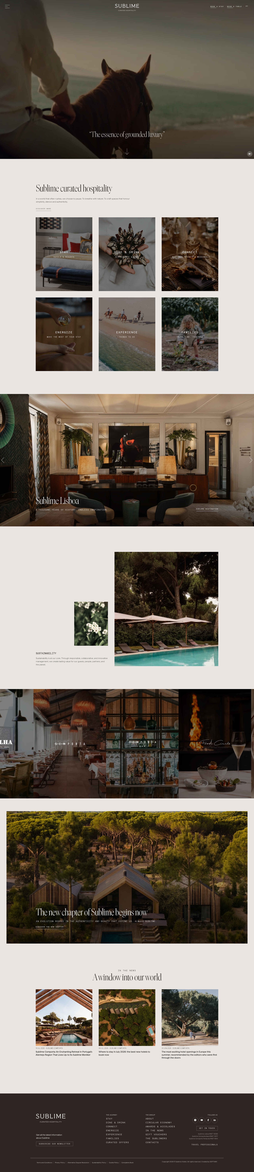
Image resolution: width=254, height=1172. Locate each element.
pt (247, 6)
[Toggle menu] (8, 7)
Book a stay (217, 6)
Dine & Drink (116, 1122)
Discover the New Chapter (50, 927)
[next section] (127, 153)
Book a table (234, 6)
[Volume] (249, 154)
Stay (109, 1118)
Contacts (152, 1142)
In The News (155, 1130)
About (150, 1118)
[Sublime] (127, 7)
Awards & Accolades (160, 1126)
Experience (114, 1134)
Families (112, 1138)
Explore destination (207, 509)
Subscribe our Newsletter (54, 1144)
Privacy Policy (60, 1163)
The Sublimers (156, 1138)
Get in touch (207, 1128)
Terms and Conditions (44, 1163)
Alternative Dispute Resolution (78, 1163)
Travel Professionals (204, 1145)
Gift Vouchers (156, 1134)
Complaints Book (127, 1163)
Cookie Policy (114, 1163)
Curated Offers (117, 1142)
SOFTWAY (213, 1162)
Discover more (43, 209)
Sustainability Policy (99, 1163)
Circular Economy (159, 1122)
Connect (112, 1126)
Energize (112, 1130)
